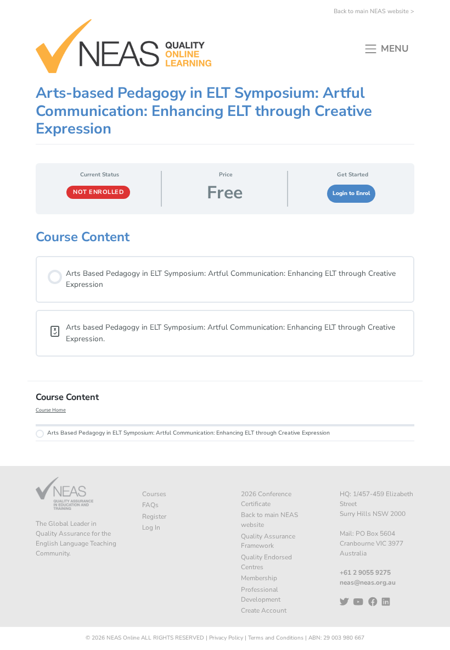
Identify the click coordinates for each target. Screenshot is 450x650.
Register (154, 516)
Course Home (51, 410)
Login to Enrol (351, 193)
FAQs (150, 505)
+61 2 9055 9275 (365, 572)
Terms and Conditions (275, 638)
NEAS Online (122, 638)
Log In (151, 527)
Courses (154, 494)
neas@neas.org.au (368, 582)
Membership (259, 578)
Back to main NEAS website (269, 519)
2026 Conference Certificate (266, 499)
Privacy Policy (226, 638)
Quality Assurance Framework (268, 541)
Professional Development (260, 594)
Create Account (263, 610)
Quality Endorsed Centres (266, 562)
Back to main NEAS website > (374, 11)
